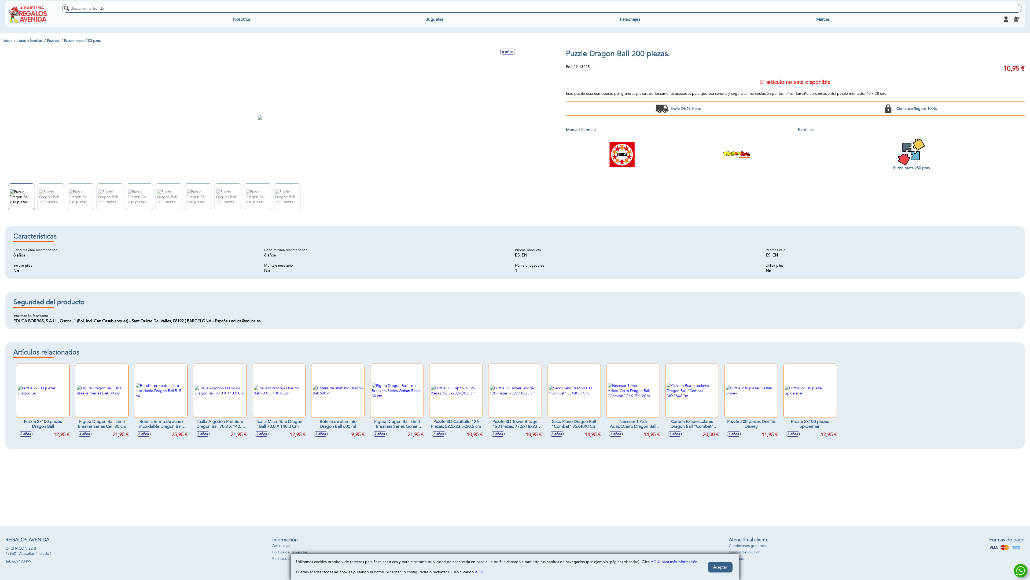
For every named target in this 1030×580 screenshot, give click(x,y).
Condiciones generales (748, 545)
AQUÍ (479, 572)
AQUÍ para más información (674, 561)
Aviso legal (281, 545)
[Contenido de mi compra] (1016, 19)
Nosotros (241, 19)
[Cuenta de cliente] (1005, 19)
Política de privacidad (290, 552)
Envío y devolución (744, 552)
